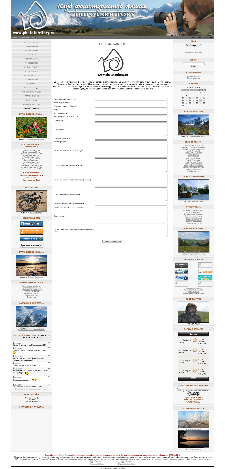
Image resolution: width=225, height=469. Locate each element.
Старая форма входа (193, 53)
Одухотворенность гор (31, 288)
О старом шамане (31, 293)
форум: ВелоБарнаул (193, 166)
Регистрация (25, 37)
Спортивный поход (193, 216)
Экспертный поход (194, 218)
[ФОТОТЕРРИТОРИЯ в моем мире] (31, 240)
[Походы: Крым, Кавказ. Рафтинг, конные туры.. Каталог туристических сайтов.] (97, 464)
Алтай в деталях (193, 171)
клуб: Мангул (193, 156)
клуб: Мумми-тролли (193, 164)
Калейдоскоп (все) (193, 429)
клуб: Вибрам (193, 155)
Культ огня (31, 297)
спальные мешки (193, 288)
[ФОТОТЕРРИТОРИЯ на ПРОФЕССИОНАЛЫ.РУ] (31, 247)
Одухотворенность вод (32, 290)
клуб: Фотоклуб (193, 151)
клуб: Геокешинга (193, 158)
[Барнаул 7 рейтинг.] (119, 464)
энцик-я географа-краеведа (193, 147)
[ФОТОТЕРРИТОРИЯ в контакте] (31, 226)
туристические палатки (193, 290)
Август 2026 (193, 87)
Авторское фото (194, 76)
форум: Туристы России (193, 167)
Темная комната (193, 78)
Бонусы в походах (193, 212)
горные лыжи (193, 292)
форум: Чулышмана (193, 169)
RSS (38, 37)
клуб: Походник (193, 160)
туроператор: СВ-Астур (193, 145)
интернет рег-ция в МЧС (193, 210)
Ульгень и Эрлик (32, 291)
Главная (15, 37)
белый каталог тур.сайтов (193, 149)
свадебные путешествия (193, 293)
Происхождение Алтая (31, 286)
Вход (33, 37)
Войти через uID (193, 45)
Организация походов (193, 214)
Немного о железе (193, 223)
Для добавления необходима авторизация (31, 389)
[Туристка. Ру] (181, 273)
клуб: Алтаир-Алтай (193, 162)
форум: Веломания (193, 153)
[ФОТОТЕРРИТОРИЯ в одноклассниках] (31, 234)
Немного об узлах (193, 220)
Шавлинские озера (197, 136)
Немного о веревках (193, 221)
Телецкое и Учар (32, 295)
